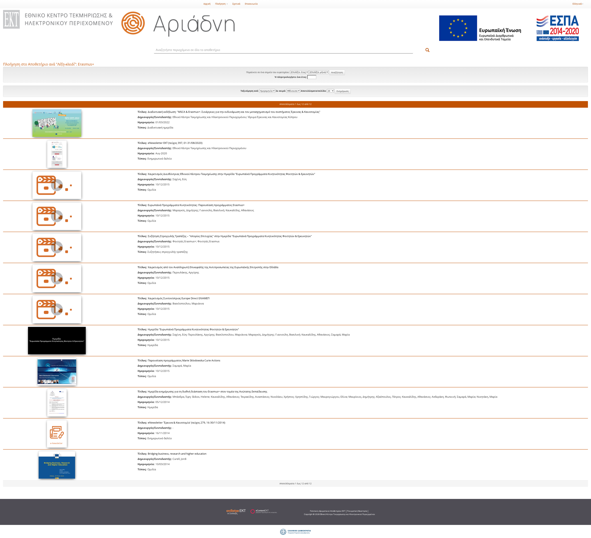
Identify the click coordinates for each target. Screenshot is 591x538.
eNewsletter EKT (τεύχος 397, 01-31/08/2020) (175, 143)
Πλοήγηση (220, 3)
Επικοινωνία (251, 3)
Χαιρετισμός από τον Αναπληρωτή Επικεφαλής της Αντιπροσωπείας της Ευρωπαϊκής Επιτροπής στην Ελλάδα (213, 267)
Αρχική (207, 3)
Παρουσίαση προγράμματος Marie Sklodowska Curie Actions (184, 360)
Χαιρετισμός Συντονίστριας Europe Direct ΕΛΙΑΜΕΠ (178, 298)
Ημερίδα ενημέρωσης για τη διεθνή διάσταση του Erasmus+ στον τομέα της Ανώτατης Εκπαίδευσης (207, 391)
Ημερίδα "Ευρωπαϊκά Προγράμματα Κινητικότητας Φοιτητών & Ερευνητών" (193, 329)
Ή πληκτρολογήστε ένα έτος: (291, 77)
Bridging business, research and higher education (177, 453)
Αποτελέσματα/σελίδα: (313, 90)
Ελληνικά (577, 3)
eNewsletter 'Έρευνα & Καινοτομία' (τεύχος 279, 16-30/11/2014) (186, 422)
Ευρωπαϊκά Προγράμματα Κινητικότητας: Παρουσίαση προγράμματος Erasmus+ (196, 205)
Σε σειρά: (281, 90)
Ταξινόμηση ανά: (250, 90)
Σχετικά (236, 3)
